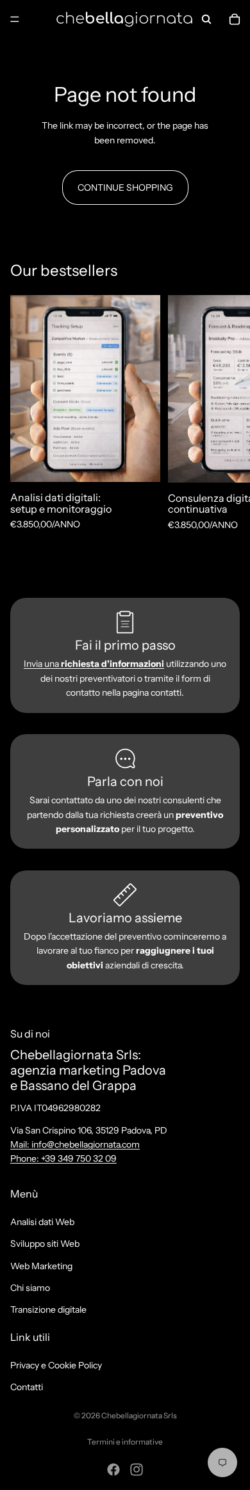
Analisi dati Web (42, 1221)
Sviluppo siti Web (44, 1243)
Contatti (26, 1387)
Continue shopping (125, 187)
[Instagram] (136, 1469)
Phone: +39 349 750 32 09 (63, 1158)
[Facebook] (113, 1469)
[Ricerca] (206, 19)
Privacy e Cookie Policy (56, 1364)
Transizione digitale (48, 1309)
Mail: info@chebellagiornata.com (75, 1144)
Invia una (94, 663)
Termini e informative (125, 1441)
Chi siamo (30, 1288)
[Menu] (14, 19)
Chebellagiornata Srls (139, 1415)
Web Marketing (41, 1265)
